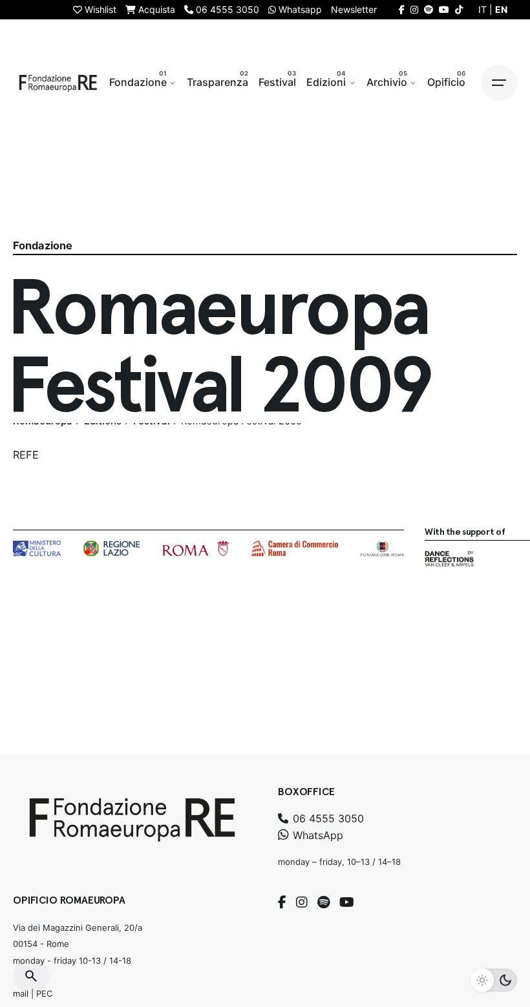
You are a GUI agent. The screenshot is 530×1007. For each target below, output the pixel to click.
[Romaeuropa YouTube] (444, 9)
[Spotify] (323, 902)
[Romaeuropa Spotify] (428, 9)
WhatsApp (316, 835)
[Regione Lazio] (111, 548)
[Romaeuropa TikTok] (459, 9)
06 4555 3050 (327, 818)
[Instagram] (302, 902)
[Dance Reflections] (449, 558)
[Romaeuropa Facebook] (402, 9)
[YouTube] (346, 902)
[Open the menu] (499, 83)
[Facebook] (282, 902)
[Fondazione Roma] (382, 548)
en (501, 9)
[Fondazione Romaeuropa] (58, 82)
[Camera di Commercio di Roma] (294, 548)
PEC (44, 993)
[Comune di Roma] (195, 548)
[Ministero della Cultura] (37, 548)
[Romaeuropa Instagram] (414, 9)
